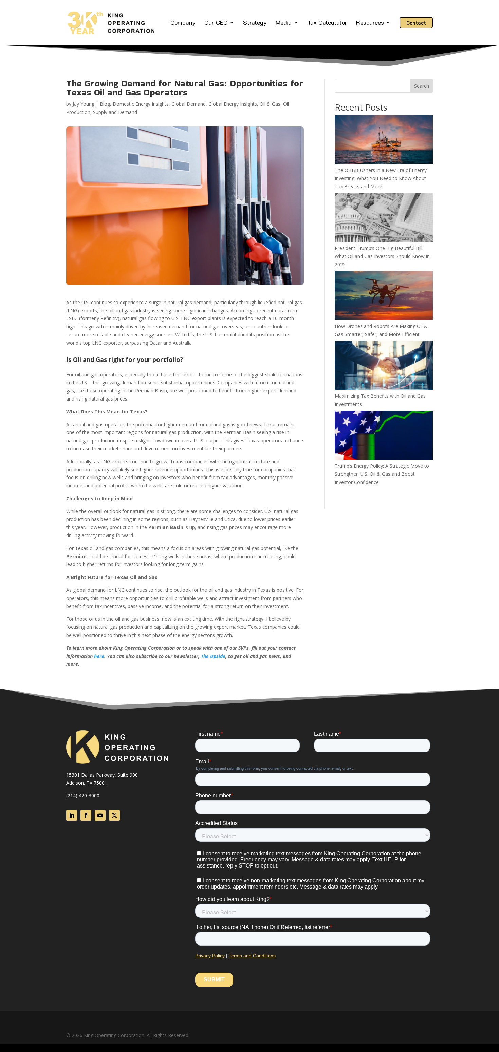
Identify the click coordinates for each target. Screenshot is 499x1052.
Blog (105, 104)
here (99, 656)
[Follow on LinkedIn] (71, 815)
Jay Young (83, 104)
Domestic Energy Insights (141, 104)
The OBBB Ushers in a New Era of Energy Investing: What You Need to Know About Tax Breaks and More (381, 178)
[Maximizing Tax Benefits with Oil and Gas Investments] (384, 366)
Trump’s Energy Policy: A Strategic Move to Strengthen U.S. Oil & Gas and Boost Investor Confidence (382, 474)
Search (421, 86)
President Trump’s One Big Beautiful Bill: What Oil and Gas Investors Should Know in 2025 (382, 256)
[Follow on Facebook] (85, 815)
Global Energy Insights (232, 104)
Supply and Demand (115, 112)
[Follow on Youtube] (100, 815)
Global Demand (188, 104)
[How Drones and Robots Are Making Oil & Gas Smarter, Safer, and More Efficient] (384, 296)
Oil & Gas (270, 104)
